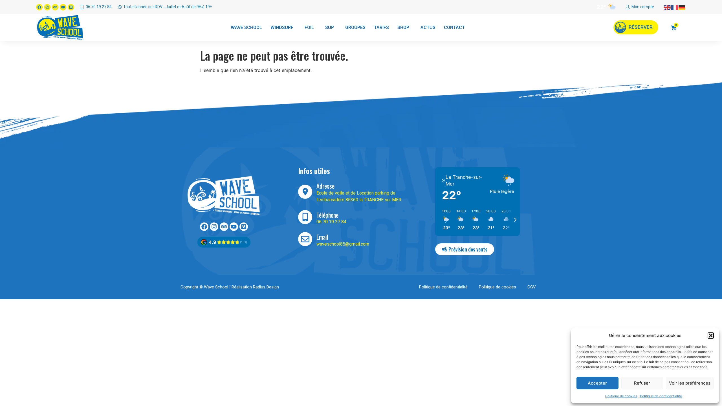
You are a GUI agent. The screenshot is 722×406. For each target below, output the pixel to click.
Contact (454, 27)
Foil (309, 27)
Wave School (246, 27)
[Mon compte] (628, 7)
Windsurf (281, 27)
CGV (531, 287)
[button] (711, 335)
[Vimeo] (71, 7)
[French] (675, 7)
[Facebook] (39, 7)
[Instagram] (47, 7)
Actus (428, 27)
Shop (403, 27)
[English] (667, 7)
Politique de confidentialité (661, 396)
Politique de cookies (621, 396)
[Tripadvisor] (55, 7)
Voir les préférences (689, 383)
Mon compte (642, 7)
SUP (329, 27)
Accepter (597, 383)
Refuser (642, 383)
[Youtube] (63, 7)
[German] (682, 7)
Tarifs (381, 27)
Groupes (355, 27)
